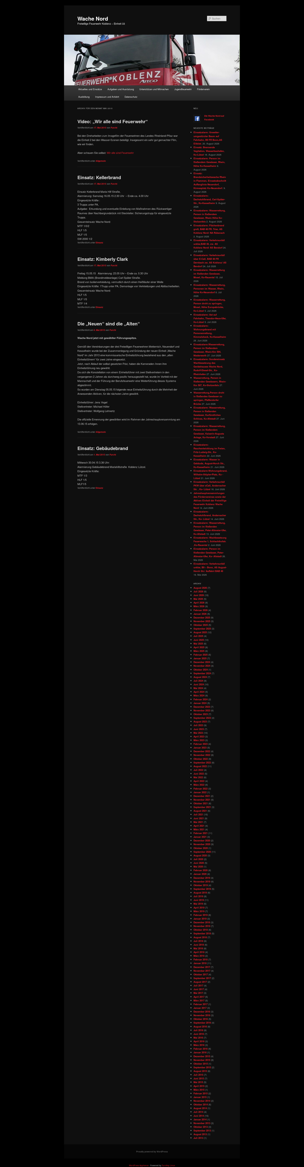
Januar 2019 (200, 918)
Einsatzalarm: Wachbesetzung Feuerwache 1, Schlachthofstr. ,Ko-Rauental (210, 541)
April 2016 (199, 1041)
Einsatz (99, 242)
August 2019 (200, 892)
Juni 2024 (199, 684)
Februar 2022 (201, 788)
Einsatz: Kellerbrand (99, 177)
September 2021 (202, 807)
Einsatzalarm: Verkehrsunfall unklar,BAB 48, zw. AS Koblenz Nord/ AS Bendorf (209, 243)
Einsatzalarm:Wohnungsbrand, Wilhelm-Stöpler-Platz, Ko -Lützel (210, 474)
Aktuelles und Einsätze (90, 89)
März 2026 (199, 606)
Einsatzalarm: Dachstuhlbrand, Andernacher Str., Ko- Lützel (210, 515)
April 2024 (199, 691)
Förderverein (203, 89)
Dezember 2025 (202, 617)
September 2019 (202, 889)
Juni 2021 (199, 818)
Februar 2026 (201, 610)
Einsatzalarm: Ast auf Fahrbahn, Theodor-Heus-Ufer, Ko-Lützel (210, 318)
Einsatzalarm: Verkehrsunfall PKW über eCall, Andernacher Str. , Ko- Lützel (210, 485)
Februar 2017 (201, 1004)
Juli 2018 (198, 941)
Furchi (114, 127)
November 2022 (202, 755)
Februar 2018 (201, 959)
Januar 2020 (200, 874)
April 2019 (199, 907)
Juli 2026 (198, 591)
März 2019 (199, 911)
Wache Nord (92, 18)
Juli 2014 (198, 1111)
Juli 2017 (198, 985)
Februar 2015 (201, 1093)
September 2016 (202, 1022)
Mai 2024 (198, 688)
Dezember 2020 (202, 840)
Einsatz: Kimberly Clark (102, 259)
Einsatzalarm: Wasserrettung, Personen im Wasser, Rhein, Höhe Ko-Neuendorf (210, 288)
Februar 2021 (201, 833)
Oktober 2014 (201, 1104)
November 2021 (202, 799)
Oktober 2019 (201, 885)
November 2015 (202, 1060)
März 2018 (199, 955)
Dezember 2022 (202, 751)
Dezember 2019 (202, 877)
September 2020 (202, 851)
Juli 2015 (198, 1074)
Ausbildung (84, 96)
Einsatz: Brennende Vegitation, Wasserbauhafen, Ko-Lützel (209, 151)
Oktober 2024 (201, 669)
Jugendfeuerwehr (183, 89)
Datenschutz (131, 96)
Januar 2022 (200, 792)
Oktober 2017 (201, 974)
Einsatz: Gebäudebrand (102, 448)
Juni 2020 (199, 862)
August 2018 (200, 937)
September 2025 (202, 628)
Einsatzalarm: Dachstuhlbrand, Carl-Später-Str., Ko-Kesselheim (209, 199)
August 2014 (200, 1108)
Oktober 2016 (201, 1019)
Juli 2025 (198, 636)
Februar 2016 (201, 1048)
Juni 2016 (199, 1034)
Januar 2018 (200, 963)
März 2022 (199, 784)
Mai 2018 (198, 948)
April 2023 (199, 736)
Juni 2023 (199, 729)
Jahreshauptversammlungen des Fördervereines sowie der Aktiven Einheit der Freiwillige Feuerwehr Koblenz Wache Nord (210, 500)
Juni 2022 (199, 773)
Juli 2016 (198, 1030)
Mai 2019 (198, 903)
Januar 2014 (200, 1119)
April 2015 (199, 1086)
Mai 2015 (198, 1082)
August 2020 (200, 855)
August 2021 (200, 810)
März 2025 (199, 651)
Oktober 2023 (201, 714)
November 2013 (202, 1123)
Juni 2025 (199, 639)
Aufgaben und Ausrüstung (120, 89)
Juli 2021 (198, 814)
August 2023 (200, 721)
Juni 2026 (199, 595)
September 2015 (202, 1067)
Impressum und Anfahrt (107, 96)
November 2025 (202, 621)
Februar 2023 (201, 744)
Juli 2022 (198, 770)
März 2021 (199, 829)
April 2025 (199, 647)
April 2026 (199, 602)
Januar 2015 (200, 1097)
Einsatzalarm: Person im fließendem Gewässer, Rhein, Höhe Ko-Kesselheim (209, 162)
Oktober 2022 (201, 758)
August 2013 (200, 1134)
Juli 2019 (198, 896)
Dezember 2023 (202, 706)
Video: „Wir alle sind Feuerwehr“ (112, 121)
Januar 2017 (200, 1007)
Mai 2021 (198, 822)
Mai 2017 (198, 993)
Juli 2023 (198, 725)
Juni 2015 (199, 1078)
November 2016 (202, 1015)
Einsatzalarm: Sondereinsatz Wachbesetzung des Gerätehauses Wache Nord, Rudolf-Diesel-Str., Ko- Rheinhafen (209, 366)
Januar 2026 (200, 613)
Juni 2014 (199, 1115)
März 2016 (199, 1045)
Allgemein (101, 160)
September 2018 (202, 933)
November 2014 (202, 1100)
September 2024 (202, 673)
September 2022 (202, 762)
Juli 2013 (198, 1138)
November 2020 (202, 844)
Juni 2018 (199, 944)
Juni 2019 (199, 900)
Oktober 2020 (201, 848)
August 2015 (200, 1071)
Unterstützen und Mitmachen (154, 89)
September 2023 (202, 717)
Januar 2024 (200, 703)
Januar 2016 (200, 1052)
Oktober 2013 (201, 1126)
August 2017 (200, 981)
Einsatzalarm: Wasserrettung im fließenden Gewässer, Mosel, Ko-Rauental (209, 273)
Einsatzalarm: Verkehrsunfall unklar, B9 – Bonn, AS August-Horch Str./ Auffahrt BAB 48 (210, 567)
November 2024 (202, 665)
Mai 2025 (198, 643)
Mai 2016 (198, 1037)
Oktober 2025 (201, 625)
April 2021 (199, 825)
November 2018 (202, 926)
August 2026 (200, 587)
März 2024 (199, 695)
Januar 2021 (200, 836)
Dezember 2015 (202, 1056)
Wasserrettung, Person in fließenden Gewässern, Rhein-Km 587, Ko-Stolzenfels (210, 381)
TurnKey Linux (168, 1165)
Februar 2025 (201, 654)
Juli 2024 (198, 680)
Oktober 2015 (201, 1063)
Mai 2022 (198, 777)
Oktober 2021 (201, 803)
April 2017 (199, 996)
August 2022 (200, 766)
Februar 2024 (201, 699)
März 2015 (199, 1089)
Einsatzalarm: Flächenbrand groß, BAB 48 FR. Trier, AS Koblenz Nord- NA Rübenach (209, 229)
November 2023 (202, 710)
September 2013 (202, 1130)
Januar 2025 (200, 658)
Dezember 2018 (202, 922)
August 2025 (200, 632)
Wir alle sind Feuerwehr (120, 153)
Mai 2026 (198, 598)
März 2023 (199, 740)
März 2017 (199, 1000)
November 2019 (202, 881)
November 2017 (202, 970)
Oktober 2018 (201, 929)
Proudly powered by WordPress (152, 1151)
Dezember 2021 (202, 796)
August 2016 (200, 1026)
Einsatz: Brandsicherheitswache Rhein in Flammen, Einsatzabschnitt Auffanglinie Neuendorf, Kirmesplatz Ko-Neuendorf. (210, 181)
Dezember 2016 (202, 1011)
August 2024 (200, 677)
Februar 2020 (201, 870)
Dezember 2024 (202, 662)
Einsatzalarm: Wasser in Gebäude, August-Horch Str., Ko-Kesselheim (209, 463)
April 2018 (199, 952)
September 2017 (202, 978)
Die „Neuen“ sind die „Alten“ (108, 323)
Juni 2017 (199, 989)
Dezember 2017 (202, 967)
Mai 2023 (198, 732)
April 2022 (199, 781)
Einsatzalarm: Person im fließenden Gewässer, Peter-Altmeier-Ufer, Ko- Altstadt (209, 552)
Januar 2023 (200, 747)
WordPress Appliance (138, 1165)
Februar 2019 (201, 915)
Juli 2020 (198, 859)
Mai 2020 (198, 866)
